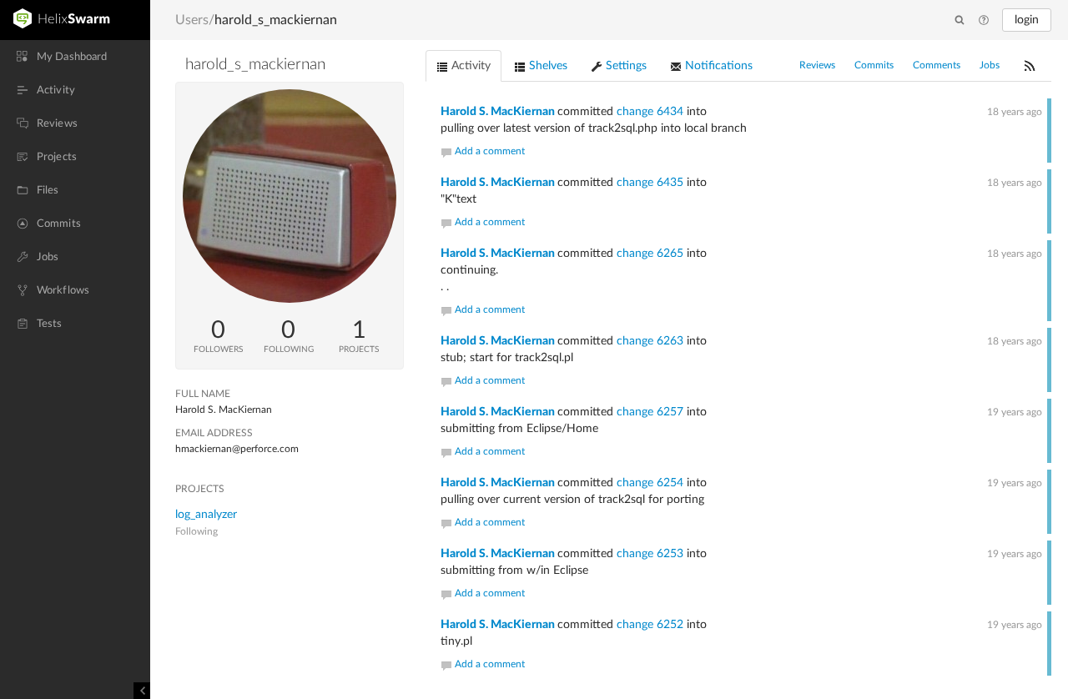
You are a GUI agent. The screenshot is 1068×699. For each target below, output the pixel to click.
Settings (624, 66)
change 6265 (650, 253)
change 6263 (650, 341)
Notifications (717, 66)
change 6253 (650, 554)
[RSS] (1029, 65)
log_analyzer (206, 514)
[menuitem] (75, 56)
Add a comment (490, 151)
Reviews (817, 65)
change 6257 (650, 412)
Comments (936, 65)
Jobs (990, 65)
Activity (469, 66)
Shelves (546, 66)
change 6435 (650, 183)
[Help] (984, 21)
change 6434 (650, 112)
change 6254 (650, 483)
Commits (874, 65)
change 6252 (650, 625)
